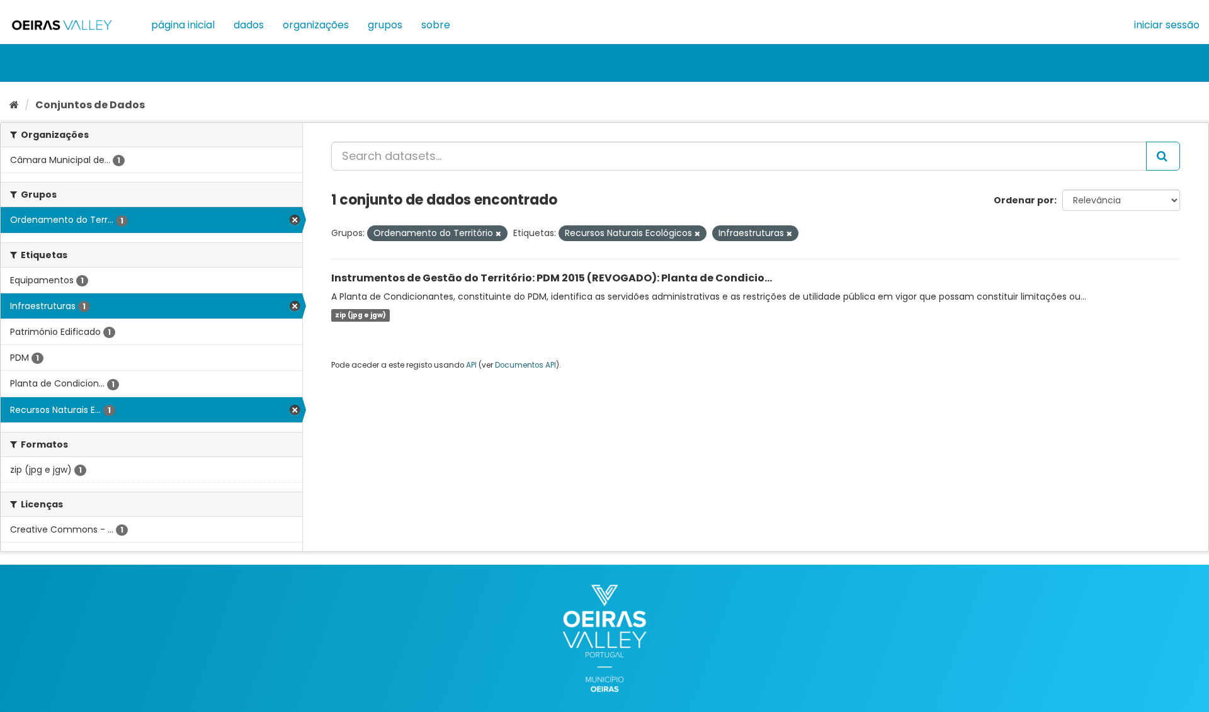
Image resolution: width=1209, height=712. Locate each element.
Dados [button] (249, 25)
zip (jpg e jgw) (360, 315)
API (471, 365)
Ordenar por (1024, 200)
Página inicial (183, 25)
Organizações (316, 25)
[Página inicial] (14, 105)
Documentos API (525, 365)
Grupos (385, 25)
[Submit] (1163, 156)
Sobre (435, 25)
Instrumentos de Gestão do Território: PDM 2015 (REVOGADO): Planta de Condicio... (551, 278)
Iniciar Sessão (1167, 25)
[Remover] (498, 234)
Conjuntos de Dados (90, 105)
